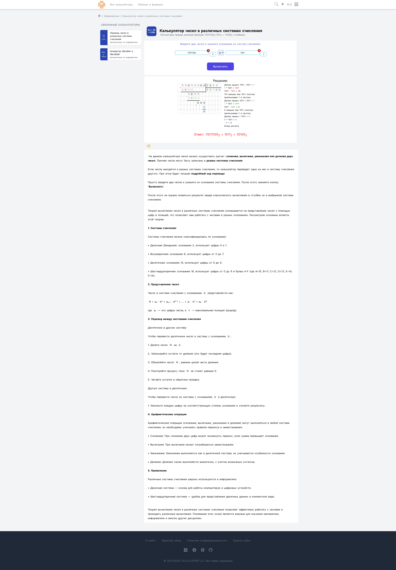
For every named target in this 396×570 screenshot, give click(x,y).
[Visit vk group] (185, 551)
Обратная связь (171, 540)
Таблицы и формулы (150, 4)
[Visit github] (210, 550)
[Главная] (99, 16)
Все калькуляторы (121, 4)
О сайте (150, 540)
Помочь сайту (242, 540)
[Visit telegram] (194, 550)
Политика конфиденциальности (207, 540)
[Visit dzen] (203, 550)
